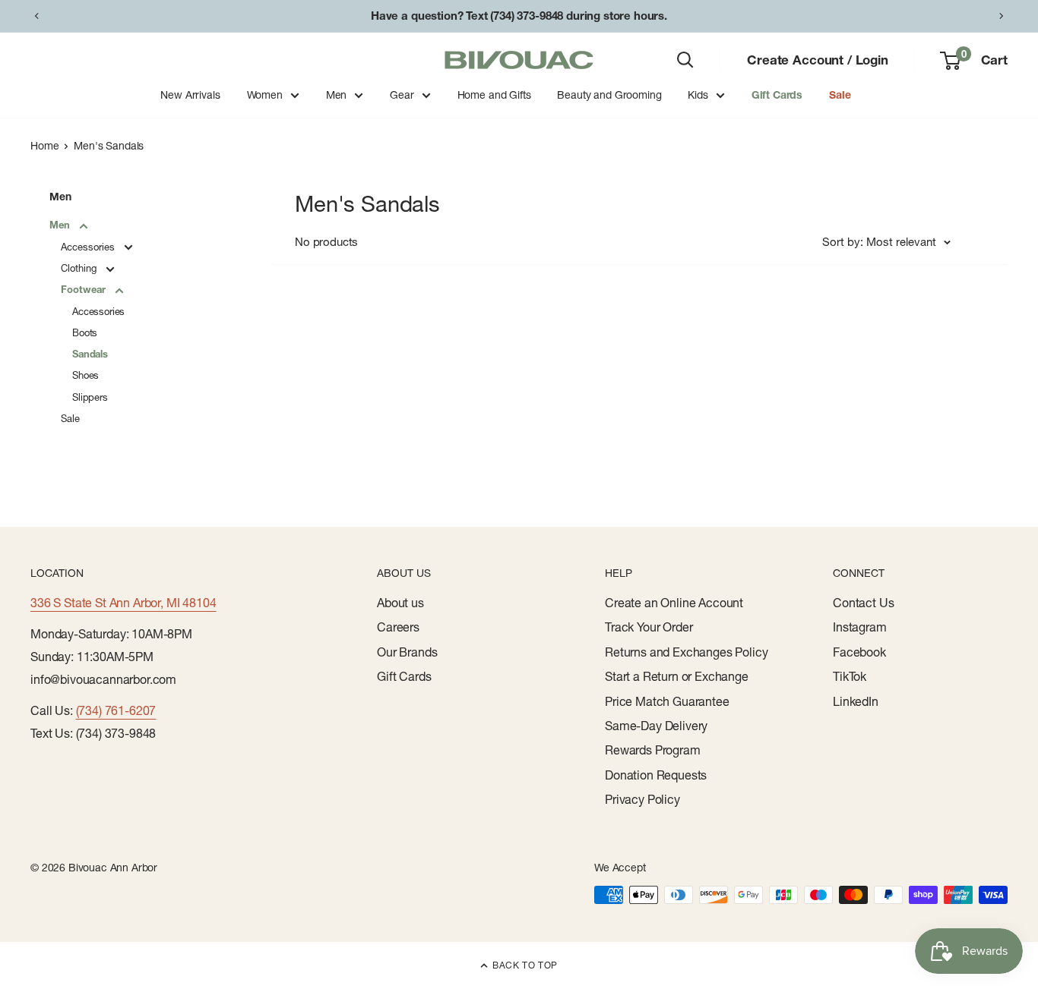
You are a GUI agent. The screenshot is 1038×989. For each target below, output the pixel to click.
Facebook (859, 652)
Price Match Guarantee (667, 701)
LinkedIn (855, 701)
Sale (839, 95)
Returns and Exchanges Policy (686, 652)
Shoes (85, 375)
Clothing (80, 268)
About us (400, 602)
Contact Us (863, 602)
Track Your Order (648, 627)
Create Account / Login (817, 60)
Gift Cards (777, 95)
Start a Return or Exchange (676, 676)
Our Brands (407, 652)
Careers (398, 627)
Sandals (90, 354)
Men (336, 95)
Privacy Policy (642, 799)
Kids (697, 95)
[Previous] (36, 16)
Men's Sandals (109, 146)
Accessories (89, 247)
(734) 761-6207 (116, 710)
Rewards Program (653, 749)
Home (44, 146)
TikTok (849, 676)
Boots (84, 332)
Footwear (85, 289)
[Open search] (685, 60)
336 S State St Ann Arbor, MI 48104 (123, 602)
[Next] (1001, 16)
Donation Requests (656, 775)
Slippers (90, 397)
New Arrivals (190, 95)
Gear (401, 95)
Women (265, 95)
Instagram (860, 627)
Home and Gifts (494, 95)
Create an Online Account (674, 602)
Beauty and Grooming (609, 95)
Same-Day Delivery (656, 725)
